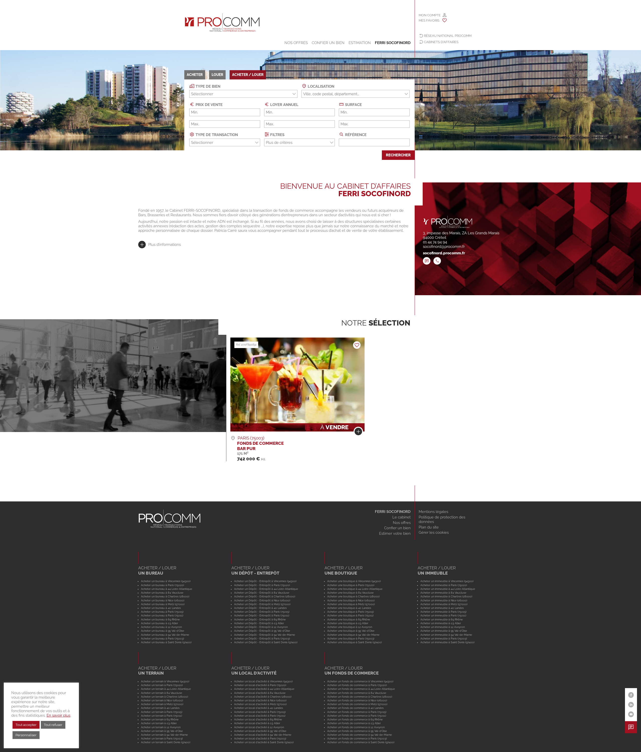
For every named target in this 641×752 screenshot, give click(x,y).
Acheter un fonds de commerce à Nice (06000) (357, 700)
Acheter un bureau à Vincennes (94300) (166, 581)
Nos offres (296, 43)
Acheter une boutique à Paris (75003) (350, 638)
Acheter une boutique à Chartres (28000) (353, 596)
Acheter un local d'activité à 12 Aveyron (259, 727)
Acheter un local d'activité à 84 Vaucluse (259, 692)
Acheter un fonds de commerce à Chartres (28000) (359, 696)
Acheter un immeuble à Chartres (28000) (446, 596)
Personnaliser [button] (26, 735)
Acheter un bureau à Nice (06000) (162, 600)
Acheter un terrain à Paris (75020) (162, 685)
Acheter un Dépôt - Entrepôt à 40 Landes (260, 607)
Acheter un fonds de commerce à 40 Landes (355, 707)
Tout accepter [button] (26, 725)
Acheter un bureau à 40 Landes (161, 607)
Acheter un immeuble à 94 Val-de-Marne (446, 634)
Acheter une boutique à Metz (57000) (351, 604)
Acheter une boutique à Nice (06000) (351, 600)
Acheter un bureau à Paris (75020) (162, 585)
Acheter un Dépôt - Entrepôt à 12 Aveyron (261, 626)
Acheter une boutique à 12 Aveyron (349, 626)
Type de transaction (216, 135)
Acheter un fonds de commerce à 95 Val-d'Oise (357, 730)
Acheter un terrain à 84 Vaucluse (161, 692)
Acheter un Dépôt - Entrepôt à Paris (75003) (262, 638)
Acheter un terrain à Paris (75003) (162, 738)
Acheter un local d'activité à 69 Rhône (258, 719)
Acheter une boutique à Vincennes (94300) (354, 581)
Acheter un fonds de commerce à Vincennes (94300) (360, 681)
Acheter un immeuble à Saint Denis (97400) (447, 642)
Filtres (276, 135)
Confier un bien (328, 43)
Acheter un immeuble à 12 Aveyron (442, 626)
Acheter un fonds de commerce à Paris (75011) (356, 715)
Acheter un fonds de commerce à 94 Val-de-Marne (359, 734)
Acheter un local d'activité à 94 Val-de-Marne (262, 734)
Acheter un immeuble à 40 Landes (442, 607)
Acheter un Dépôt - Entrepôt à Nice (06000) (262, 600)
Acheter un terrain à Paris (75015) (161, 711)
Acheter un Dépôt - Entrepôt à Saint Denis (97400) (265, 642)
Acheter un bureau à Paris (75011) (162, 615)
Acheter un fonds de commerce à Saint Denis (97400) (360, 742)
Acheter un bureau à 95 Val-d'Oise (162, 630)
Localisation (320, 86)
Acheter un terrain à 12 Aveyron (161, 727)
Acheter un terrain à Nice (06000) (162, 700)
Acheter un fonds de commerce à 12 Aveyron (356, 727)
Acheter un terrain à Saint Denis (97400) (165, 742)
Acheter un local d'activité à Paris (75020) (260, 685)
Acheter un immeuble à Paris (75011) (443, 615)
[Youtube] (631, 714)
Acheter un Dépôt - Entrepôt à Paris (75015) (261, 611)
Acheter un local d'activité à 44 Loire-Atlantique (264, 688)
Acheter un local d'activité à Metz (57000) (260, 704)
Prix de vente (209, 104)
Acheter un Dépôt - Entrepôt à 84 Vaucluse (261, 592)
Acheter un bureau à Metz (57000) (163, 604)
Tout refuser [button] (53, 725)
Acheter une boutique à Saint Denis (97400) (354, 642)
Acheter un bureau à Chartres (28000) (165, 596)
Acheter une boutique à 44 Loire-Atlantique (354, 588)
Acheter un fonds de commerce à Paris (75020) (357, 685)
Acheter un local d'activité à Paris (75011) (259, 715)
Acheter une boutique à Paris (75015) (350, 611)
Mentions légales (433, 511)
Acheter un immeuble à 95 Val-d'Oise (443, 630)
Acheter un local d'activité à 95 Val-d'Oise (260, 730)
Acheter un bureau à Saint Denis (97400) (166, 642)
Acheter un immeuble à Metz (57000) (443, 604)
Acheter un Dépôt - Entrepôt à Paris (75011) (261, 615)
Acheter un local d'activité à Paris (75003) (260, 738)
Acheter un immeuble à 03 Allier (440, 623)
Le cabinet (401, 517)
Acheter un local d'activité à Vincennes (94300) (263, 681)
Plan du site (429, 527)
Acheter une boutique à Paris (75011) (350, 615)
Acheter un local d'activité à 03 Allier (257, 723)
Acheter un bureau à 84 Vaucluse (162, 592)
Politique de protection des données (442, 519)
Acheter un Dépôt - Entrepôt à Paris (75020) (262, 585)
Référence (355, 135)
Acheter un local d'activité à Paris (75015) (260, 711)
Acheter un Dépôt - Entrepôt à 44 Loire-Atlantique (266, 588)
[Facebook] (631, 695)
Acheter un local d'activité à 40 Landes (258, 707)
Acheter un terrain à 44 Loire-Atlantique (166, 688)
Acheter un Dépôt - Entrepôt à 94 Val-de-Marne (264, 634)
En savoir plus (58, 715)
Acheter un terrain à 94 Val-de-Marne (164, 734)
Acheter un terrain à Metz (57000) (162, 704)
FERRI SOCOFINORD (393, 511)
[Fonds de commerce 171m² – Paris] (358, 433)
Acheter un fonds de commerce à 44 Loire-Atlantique (361, 688)
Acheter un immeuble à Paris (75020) (443, 585)
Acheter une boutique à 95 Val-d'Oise (350, 630)
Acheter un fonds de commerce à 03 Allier (354, 723)
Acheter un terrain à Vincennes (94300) (165, 681)
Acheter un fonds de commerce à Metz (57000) (357, 704)
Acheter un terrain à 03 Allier (159, 723)
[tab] (159, 244)
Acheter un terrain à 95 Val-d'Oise (162, 730)
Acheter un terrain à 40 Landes (160, 707)
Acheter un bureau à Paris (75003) (162, 638)
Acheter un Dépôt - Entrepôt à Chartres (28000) (264, 596)
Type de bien (207, 86)
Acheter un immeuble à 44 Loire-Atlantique (447, 588)
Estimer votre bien (395, 533)
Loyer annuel (283, 104)
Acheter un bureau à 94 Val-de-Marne (165, 634)
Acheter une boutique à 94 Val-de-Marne (353, 634)
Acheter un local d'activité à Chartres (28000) (262, 696)
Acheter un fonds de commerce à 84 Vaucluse (356, 692)
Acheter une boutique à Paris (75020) (350, 585)
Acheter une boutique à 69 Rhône (348, 619)
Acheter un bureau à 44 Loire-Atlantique (166, 588)
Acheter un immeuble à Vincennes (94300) (446, 581)
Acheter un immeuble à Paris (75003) (443, 638)
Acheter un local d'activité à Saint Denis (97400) (264, 742)
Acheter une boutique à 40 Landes (349, 607)
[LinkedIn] (631, 705)
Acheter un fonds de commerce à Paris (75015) (356, 711)
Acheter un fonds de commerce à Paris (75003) (357, 738)
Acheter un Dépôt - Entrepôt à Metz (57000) (262, 604)
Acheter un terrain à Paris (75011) (161, 715)
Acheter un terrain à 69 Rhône (160, 719)
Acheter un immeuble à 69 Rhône (441, 619)
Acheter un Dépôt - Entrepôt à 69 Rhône (260, 619)
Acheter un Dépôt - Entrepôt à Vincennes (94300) (265, 581)
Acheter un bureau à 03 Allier (159, 623)
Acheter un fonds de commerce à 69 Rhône (355, 719)
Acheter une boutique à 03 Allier (347, 623)
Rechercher (398, 155)
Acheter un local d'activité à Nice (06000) (260, 700)
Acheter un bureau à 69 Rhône (160, 619)
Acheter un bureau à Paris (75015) (162, 611)
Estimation (360, 43)
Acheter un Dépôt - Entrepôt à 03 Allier (259, 623)
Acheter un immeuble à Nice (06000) (443, 600)
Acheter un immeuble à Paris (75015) (443, 611)
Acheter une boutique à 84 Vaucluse (350, 592)
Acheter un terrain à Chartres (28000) (164, 696)
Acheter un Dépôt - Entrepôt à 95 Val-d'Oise (262, 630)
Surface (353, 104)
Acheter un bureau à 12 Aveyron (161, 626)
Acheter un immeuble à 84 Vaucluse (443, 592)
